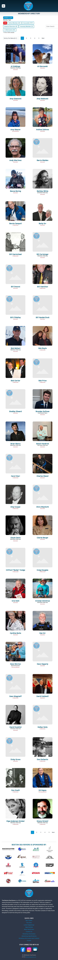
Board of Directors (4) (10, 26)
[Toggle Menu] (3, 6)
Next (43, 38)
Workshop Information (29, 934)
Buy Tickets (29, 920)
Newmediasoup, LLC (31, 957)
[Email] (35, 949)
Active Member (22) (14, 23)
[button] (15, 58)
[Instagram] (29, 949)
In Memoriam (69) (9, 30)
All (5, 23)
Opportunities (29, 927)
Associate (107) (28, 23)
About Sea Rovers (29, 929)
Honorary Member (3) (26, 26)
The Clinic (29, 922)
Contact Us (29, 931)
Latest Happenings (29, 925)
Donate (29, 940)
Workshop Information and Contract (29, 938)
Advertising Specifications (29, 936)
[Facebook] (23, 949)
